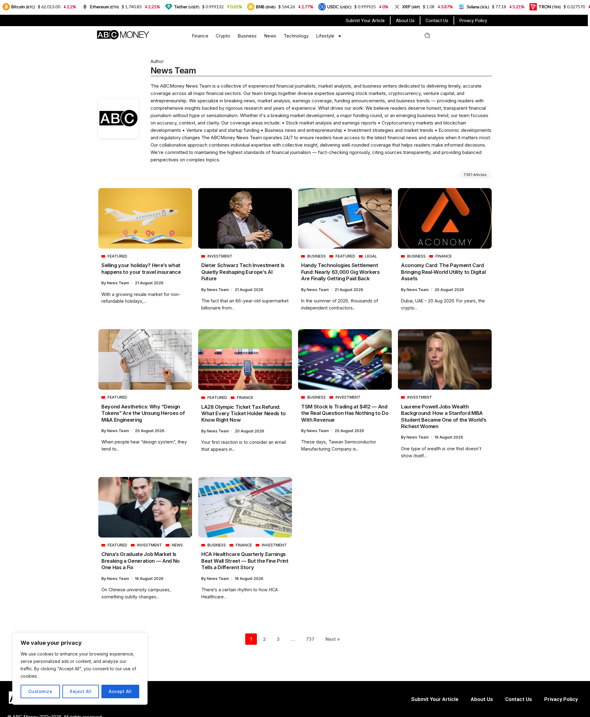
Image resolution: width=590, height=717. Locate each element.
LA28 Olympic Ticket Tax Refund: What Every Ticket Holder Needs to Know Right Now (243, 413)
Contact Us (437, 20)
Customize (40, 691)
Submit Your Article (365, 20)
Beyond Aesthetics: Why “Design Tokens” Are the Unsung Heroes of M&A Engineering (143, 413)
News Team (118, 283)
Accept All (120, 691)
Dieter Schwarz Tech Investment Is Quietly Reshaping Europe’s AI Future (243, 272)
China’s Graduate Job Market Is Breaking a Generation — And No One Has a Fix (140, 560)
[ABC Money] (122, 34)
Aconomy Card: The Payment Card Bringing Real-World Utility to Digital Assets (443, 272)
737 (310, 639)
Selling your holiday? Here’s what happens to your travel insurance (141, 268)
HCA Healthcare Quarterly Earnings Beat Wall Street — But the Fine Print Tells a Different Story (245, 560)
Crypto (223, 36)
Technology (296, 36)
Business (247, 36)
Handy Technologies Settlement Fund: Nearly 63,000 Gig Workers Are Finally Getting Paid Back (340, 272)
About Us (405, 20)
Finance (200, 36)
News (270, 36)
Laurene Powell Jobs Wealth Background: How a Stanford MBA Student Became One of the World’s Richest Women (443, 416)
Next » (332, 639)
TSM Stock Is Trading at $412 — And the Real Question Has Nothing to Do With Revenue (344, 413)
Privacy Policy (473, 20)
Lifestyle (325, 36)
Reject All (80, 691)
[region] (80, 669)
